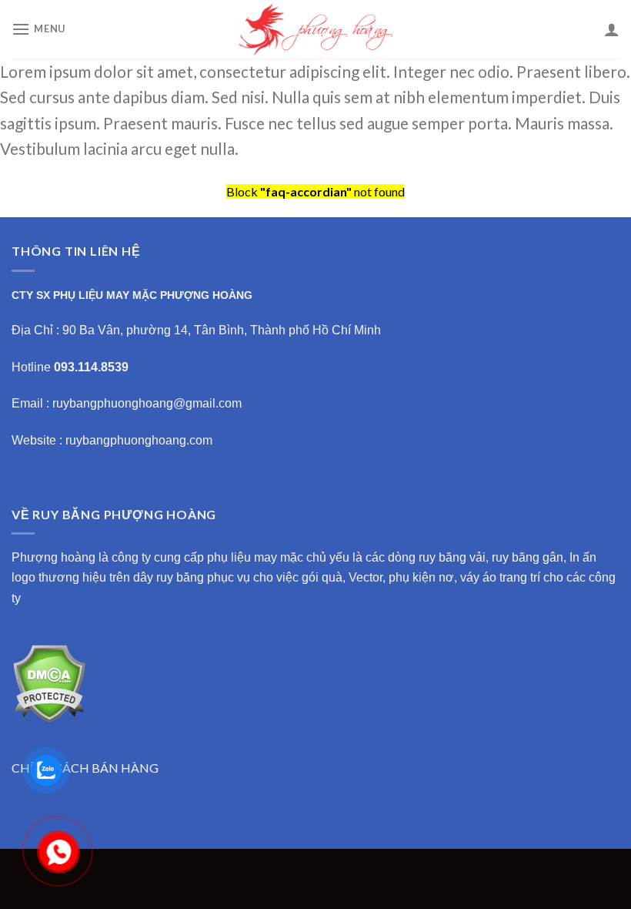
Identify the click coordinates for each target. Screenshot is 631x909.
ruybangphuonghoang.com (138, 440)
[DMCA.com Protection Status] (49, 681)
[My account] (611, 29)
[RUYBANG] (315, 29)
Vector (365, 577)
